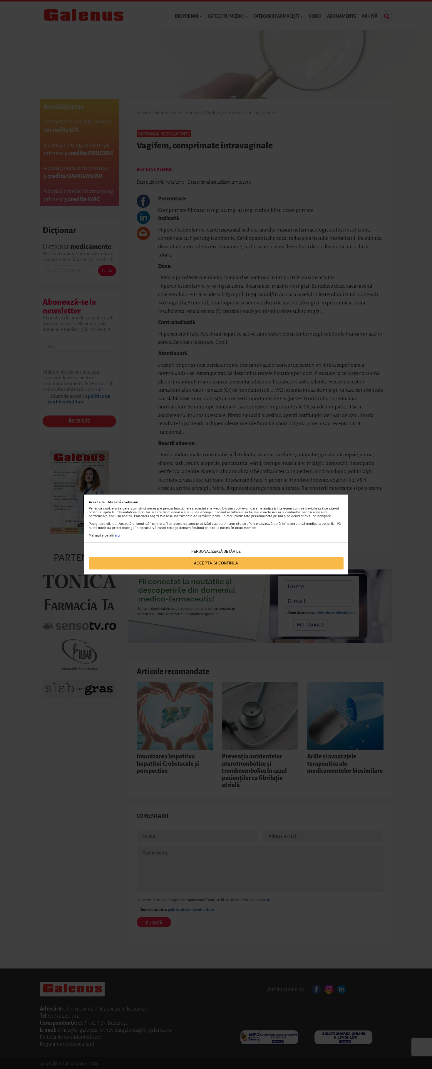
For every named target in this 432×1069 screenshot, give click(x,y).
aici (117, 535)
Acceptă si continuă (216, 563)
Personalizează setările (216, 551)
